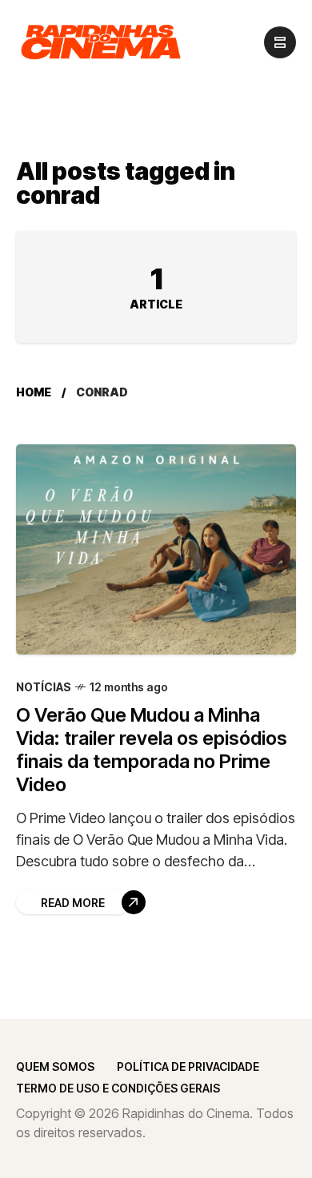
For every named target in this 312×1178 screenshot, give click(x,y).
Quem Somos (55, 1066)
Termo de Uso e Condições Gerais (118, 1088)
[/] (280, 42)
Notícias (43, 687)
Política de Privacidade (188, 1066)
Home (33, 392)
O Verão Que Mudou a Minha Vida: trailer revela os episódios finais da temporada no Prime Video (151, 750)
